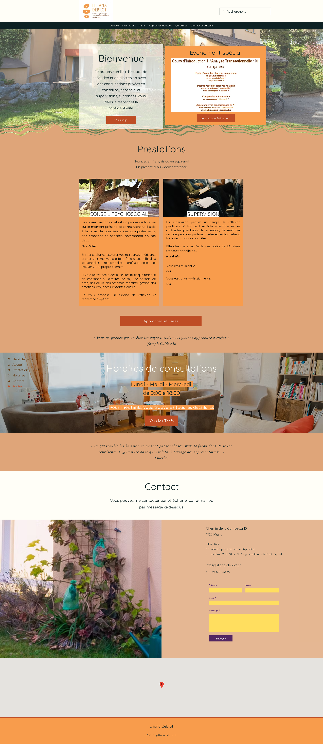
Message (213, 610)
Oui (168, 271)
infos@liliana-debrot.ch (224, 565)
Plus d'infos (89, 246)
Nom (248, 585)
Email (211, 598)
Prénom (213, 585)
